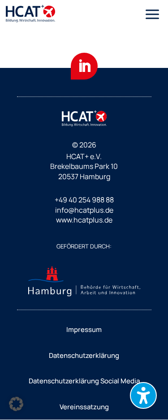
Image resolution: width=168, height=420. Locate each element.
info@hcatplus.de (84, 210)
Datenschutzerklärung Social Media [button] (84, 381)
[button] (152, 14)
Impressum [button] (84, 329)
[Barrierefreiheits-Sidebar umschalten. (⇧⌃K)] (143, 395)
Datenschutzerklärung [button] (84, 355)
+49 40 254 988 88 (84, 200)
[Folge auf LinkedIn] (84, 66)
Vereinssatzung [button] (84, 407)
